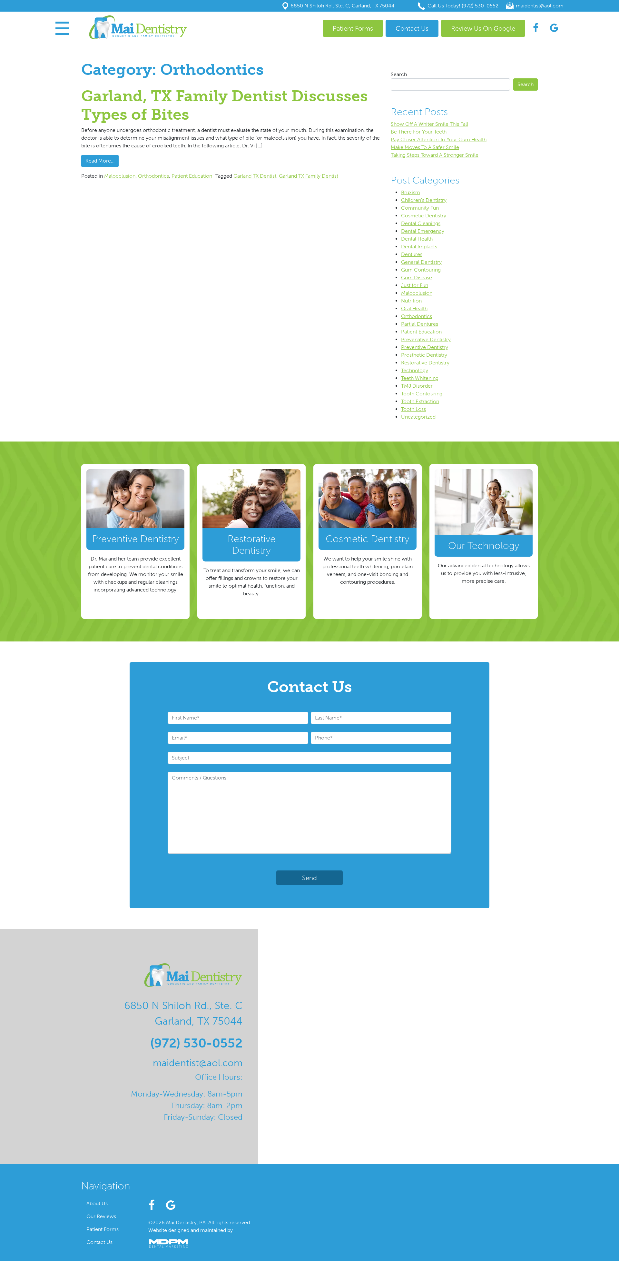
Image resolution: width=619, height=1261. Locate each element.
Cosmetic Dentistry (423, 216)
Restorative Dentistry (425, 363)
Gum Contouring (421, 270)
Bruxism (410, 192)
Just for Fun (414, 285)
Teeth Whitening (419, 378)
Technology (414, 370)
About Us (97, 1203)
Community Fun (420, 208)
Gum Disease (416, 277)
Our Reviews (101, 1216)
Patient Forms (353, 28)
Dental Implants (419, 246)
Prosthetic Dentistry (424, 355)
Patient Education (192, 176)
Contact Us (412, 28)
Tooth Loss (413, 409)
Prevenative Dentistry (426, 339)
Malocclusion (119, 176)
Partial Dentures (419, 324)
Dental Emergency (422, 231)
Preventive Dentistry (424, 347)
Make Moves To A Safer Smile (425, 147)
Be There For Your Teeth (419, 132)
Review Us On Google (483, 28)
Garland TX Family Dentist (308, 176)
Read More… (102, 160)
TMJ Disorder (417, 386)
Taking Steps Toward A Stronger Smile (434, 155)
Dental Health (417, 239)
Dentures (411, 254)
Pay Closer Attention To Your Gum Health (438, 139)
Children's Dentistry (424, 200)
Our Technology (483, 545)
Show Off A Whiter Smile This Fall (429, 124)
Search (399, 74)
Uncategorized (418, 417)
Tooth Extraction (420, 401)
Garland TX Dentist (254, 176)
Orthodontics (153, 176)
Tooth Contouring (421, 394)
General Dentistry (421, 262)
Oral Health (414, 308)
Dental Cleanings (420, 223)
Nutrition (411, 301)
